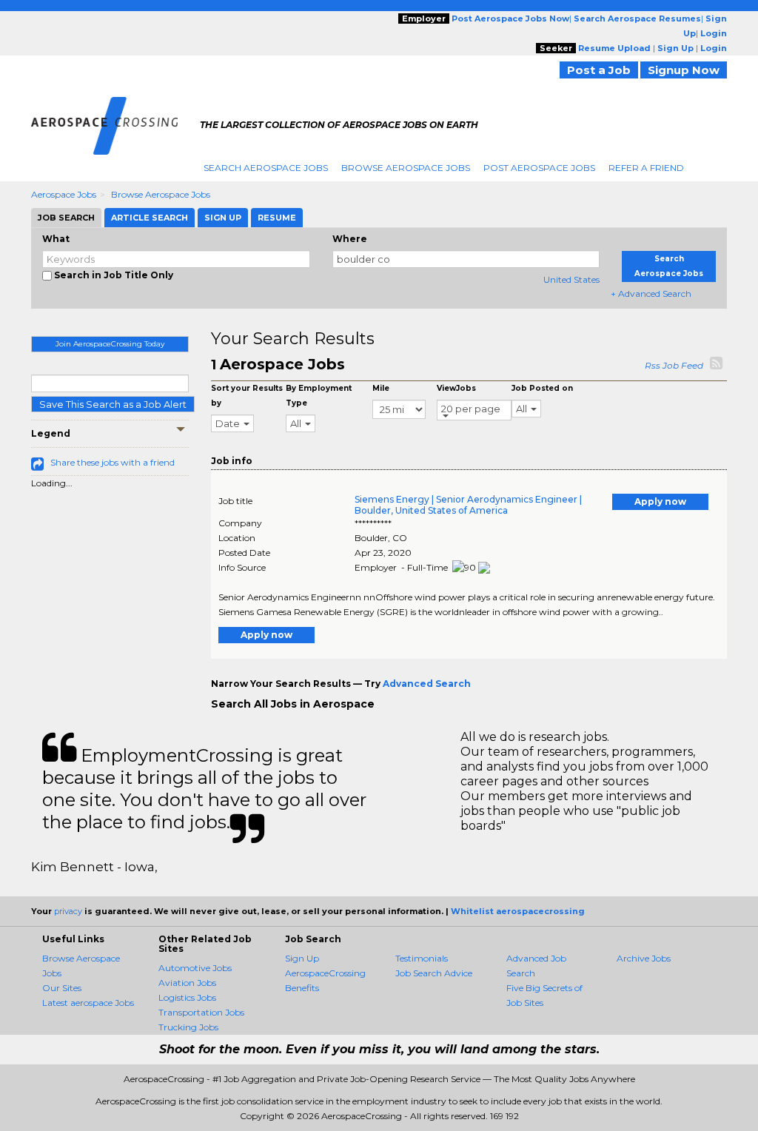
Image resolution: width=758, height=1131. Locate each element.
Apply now (660, 501)
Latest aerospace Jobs (88, 1002)
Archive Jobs (644, 958)
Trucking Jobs (188, 1027)
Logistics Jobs (187, 997)
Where (349, 238)
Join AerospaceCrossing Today (110, 344)
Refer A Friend (646, 167)
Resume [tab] (277, 217)
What (56, 238)
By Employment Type (319, 395)
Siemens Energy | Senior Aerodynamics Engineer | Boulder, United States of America (468, 505)
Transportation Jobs (201, 1012)
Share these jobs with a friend (112, 462)
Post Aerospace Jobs (539, 167)
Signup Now (684, 70)
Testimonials (421, 958)
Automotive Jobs (195, 967)
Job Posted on (542, 388)
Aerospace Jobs (63, 194)
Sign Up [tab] (222, 217)
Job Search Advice (433, 973)
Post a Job (599, 70)
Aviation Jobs (187, 982)
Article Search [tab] (149, 217)
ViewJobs (456, 388)
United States (571, 279)
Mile (380, 388)
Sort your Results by (247, 395)
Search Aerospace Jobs (266, 167)
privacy (68, 911)
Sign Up (302, 958)
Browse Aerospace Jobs (405, 167)
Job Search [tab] (66, 217)
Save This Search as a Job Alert (113, 404)
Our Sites (61, 987)
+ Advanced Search (651, 293)
